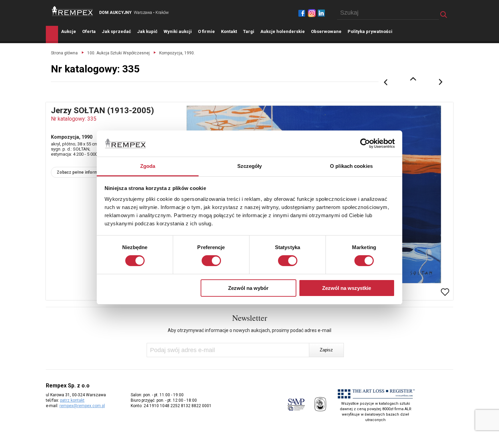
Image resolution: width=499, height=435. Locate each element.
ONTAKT (229, 31)
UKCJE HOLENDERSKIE (282, 31)
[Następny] (441, 82)
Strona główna (64, 53)
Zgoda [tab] (147, 166)
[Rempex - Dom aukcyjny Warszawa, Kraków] (72, 11)
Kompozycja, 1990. (177, 53)
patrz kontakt (72, 400)
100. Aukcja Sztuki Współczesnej (118, 53)
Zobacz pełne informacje (81, 172)
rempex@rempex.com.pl (82, 405)
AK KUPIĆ (147, 31)
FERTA (89, 31)
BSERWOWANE (326, 31)
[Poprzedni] (386, 82)
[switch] (211, 260)
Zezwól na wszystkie (346, 288)
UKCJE (68, 31)
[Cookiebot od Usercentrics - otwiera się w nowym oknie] (365, 143)
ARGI (248, 31)
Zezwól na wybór (248, 288)
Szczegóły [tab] (249, 166)
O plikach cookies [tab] (351, 166)
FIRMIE (206, 31)
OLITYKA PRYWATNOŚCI (370, 31)
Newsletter (249, 317)
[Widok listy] (413, 79)
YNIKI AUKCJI (178, 31)
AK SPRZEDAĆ (116, 31)
